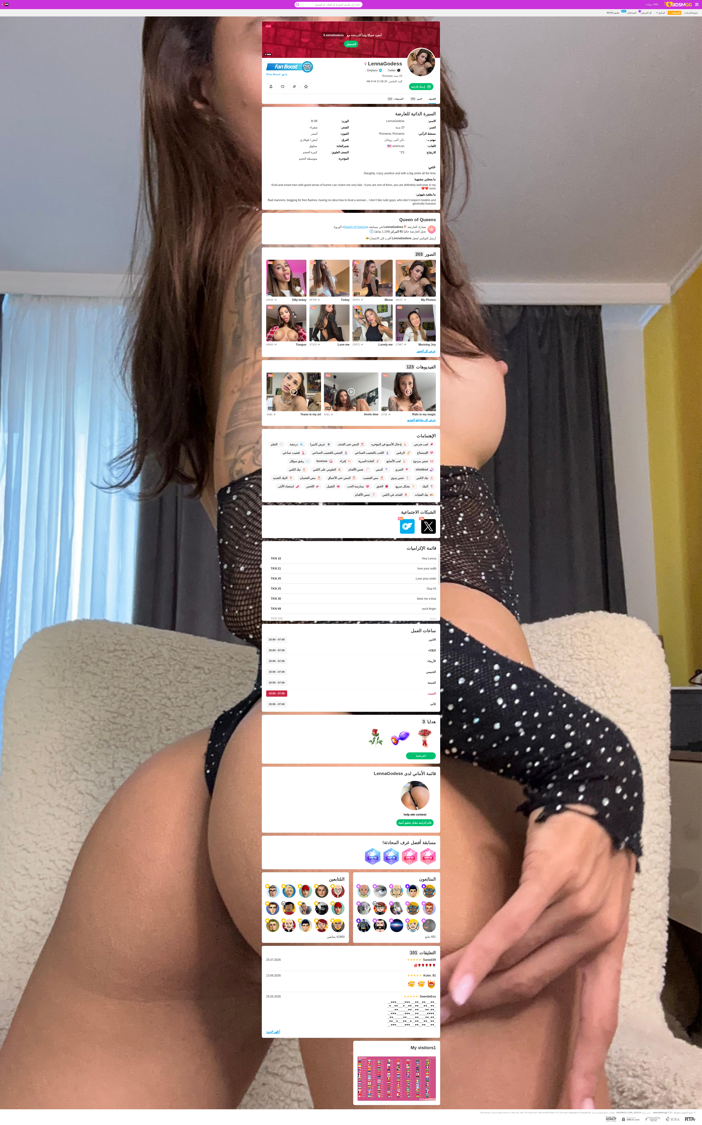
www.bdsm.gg (660, 1112)
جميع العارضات (691, 13)
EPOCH (637, 1112)
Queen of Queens (355, 227)
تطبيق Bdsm (613, 13)
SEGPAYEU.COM (624, 1112)
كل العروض (646, 13)
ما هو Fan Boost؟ (276, 74)
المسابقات (631, 13)
